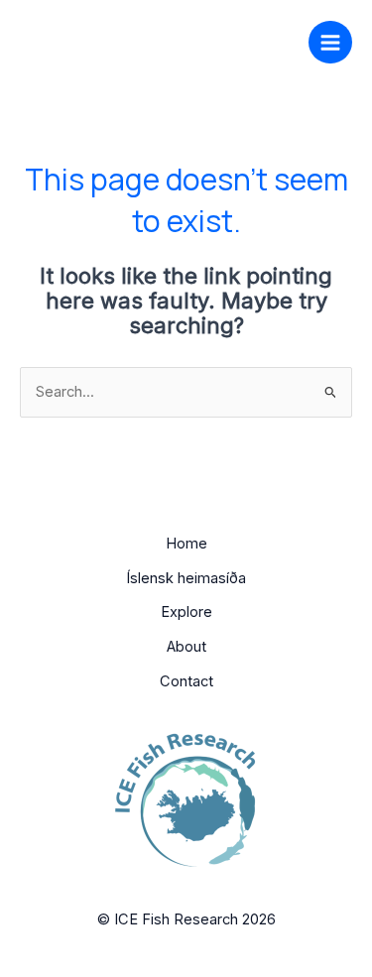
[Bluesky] (250, 40)
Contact (186, 681)
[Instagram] (220, 40)
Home (186, 543)
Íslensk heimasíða (186, 578)
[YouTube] (280, 40)
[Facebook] (190, 40)
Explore (186, 612)
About (186, 647)
